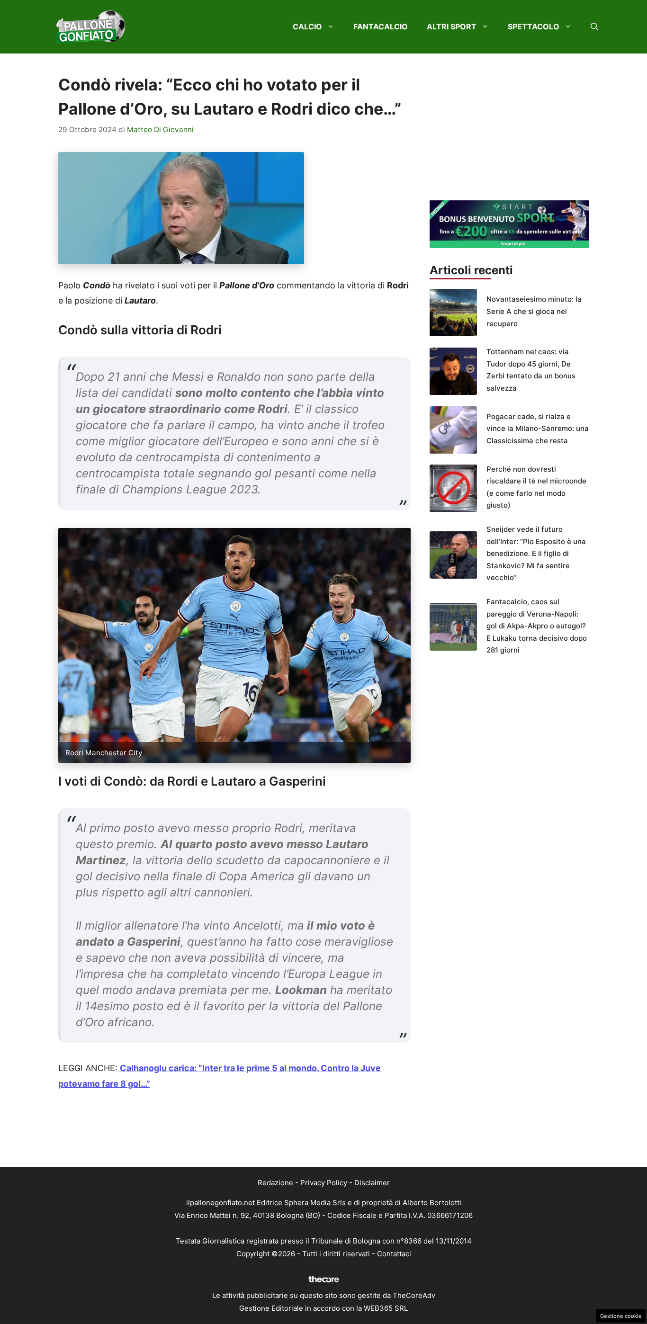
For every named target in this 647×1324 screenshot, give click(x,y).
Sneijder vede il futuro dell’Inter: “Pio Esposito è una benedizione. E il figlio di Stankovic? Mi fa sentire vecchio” (536, 553)
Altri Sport (451, 26)
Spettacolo (533, 26)
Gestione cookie (621, 1316)
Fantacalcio (380, 26)
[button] (594, 26)
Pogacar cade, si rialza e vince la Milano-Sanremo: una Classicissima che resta (537, 428)
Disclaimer (372, 1182)
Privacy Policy (323, 1182)
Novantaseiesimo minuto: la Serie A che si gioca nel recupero (534, 311)
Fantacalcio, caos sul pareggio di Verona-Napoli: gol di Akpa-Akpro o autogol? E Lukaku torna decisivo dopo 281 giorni (536, 625)
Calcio (307, 26)
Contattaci (394, 1253)
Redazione (275, 1182)
